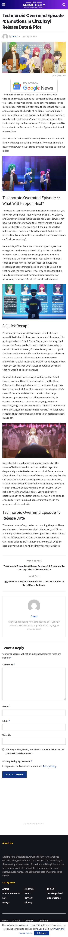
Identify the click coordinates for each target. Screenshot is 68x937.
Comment (8, 664)
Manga (5, 902)
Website (6, 735)
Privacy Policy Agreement (17, 761)
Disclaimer (43, 920)
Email (6, 720)
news (28, 893)
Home (5, 920)
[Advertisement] (34, 800)
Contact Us (29, 920)
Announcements (11, 893)
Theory (29, 902)
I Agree (41, 933)
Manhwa (29, 888)
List (4, 897)
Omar (14, 36)
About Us (16, 920)
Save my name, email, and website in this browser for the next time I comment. (35, 751)
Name (6, 706)
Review (29, 897)
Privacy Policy (49, 766)
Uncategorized (55, 893)
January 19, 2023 (29, 36)
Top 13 (50, 888)
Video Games (54, 897)
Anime (5, 888)
